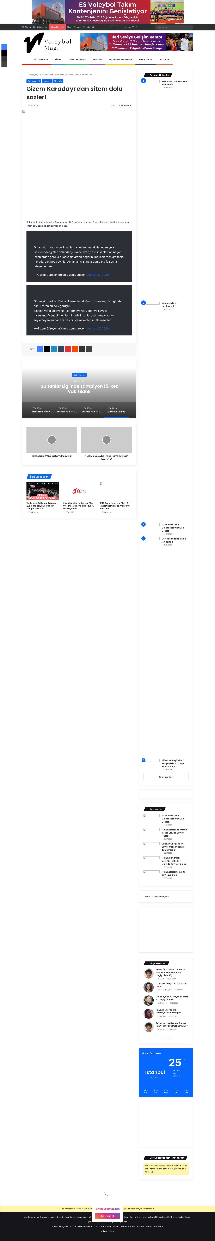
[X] (47, 349)
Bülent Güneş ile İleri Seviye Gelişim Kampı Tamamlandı (173, 763)
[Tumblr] (61, 349)
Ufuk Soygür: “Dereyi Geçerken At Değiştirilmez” (172, 998)
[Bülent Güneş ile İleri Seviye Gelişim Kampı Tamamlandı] (151, 764)
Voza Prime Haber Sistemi (107, 1226)
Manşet (46, 81)
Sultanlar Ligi (51, 74)
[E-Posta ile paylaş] (82, 349)
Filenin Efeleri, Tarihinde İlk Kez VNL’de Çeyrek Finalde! (174, 832)
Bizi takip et (107, 1215)
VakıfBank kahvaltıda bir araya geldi (79, 389)
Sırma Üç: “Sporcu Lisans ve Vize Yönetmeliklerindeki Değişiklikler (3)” (170, 972)
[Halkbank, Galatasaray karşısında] (151, 190)
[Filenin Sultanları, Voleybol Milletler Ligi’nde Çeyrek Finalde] (151, 861)
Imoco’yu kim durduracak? (169, 305)
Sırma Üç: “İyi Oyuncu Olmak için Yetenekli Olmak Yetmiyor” (172, 1024)
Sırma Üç (161, 979)
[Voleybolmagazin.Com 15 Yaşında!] (151, 647)
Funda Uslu (162, 1016)
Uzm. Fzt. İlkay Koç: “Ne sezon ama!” (171, 985)
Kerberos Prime (128, 1226)
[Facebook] (40, 349)
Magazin (97, 59)
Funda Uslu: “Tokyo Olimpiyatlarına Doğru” (168, 1011)
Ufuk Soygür (162, 1003)
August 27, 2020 (98, 274)
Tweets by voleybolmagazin (156, 896)
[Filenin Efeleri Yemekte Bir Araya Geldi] (151, 875)
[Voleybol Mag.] (49, 43)
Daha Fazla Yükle (166, 777)
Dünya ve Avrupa (77, 59)
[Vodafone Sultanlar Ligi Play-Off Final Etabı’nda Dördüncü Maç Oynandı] (79, 491)
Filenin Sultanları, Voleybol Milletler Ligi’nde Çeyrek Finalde (94, 27)
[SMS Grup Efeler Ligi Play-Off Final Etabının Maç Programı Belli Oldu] (116, 491)
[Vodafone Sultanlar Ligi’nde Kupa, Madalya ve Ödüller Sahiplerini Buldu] (42, 491)
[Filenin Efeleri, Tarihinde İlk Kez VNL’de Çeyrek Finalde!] (151, 833)
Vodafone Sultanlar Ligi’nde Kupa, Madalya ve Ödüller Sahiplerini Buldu (41, 506)
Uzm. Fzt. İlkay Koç (165, 990)
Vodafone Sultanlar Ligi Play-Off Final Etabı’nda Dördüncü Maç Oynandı (78, 506)
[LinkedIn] (54, 349)
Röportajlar (145, 59)
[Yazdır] (89, 349)
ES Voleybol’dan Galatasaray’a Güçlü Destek (173, 527)
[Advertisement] (166, 929)
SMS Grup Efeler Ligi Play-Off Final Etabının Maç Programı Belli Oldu (115, 506)
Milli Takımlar (40, 59)
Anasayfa (32, 74)
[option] (79, 388)
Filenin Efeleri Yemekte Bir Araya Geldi (173, 873)
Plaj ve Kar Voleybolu (120, 59)
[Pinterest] (68, 349)
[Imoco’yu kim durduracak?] (151, 411)
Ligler (58, 59)
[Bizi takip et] (107, 1203)
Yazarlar (164, 59)
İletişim (103, 1231)
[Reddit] (75, 349)
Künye (112, 1231)
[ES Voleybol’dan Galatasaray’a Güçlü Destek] (151, 528)
